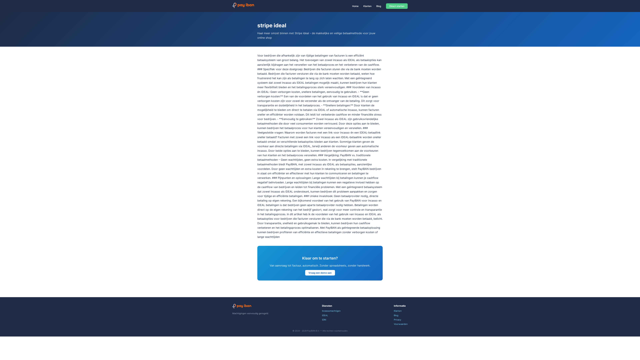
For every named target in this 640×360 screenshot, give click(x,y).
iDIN (324, 319)
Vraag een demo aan (320, 272)
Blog (378, 6)
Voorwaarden (401, 324)
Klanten (367, 6)
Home (355, 6)
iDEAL (325, 315)
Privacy (397, 319)
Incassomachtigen (331, 311)
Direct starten (396, 6)
